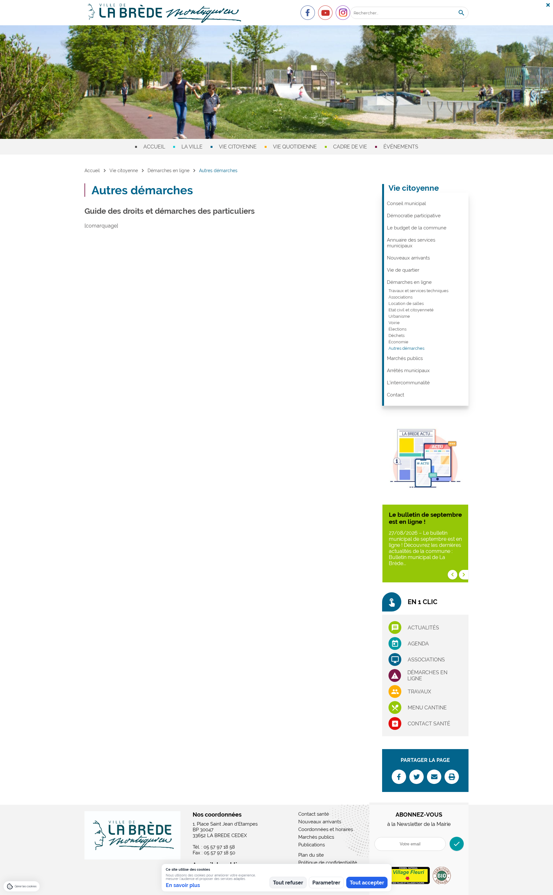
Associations (401, 297)
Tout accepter (367, 883)
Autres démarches (406, 348)
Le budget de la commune (416, 228)
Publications (311, 845)
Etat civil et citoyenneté (411, 310)
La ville (192, 147)
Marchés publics (405, 358)
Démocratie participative (414, 216)
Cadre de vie (350, 147)
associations (426, 660)
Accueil (154, 147)
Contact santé (429, 724)
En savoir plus (183, 885)
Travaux (419, 692)
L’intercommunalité (408, 383)
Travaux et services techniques (418, 290)
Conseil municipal (406, 203)
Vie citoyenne (238, 147)
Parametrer (326, 883)
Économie (398, 342)
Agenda (418, 644)
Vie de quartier (403, 270)
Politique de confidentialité (327, 863)
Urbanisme (399, 316)
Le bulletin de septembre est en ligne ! (425, 518)
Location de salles (406, 303)
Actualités (423, 628)
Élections (397, 329)
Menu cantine (427, 708)
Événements (400, 147)
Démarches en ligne (168, 170)
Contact (395, 395)
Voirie (394, 322)
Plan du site (311, 855)
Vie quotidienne (295, 147)
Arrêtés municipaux (408, 370)
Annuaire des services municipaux (411, 243)
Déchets (397, 335)
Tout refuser (288, 883)
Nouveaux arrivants (408, 258)
